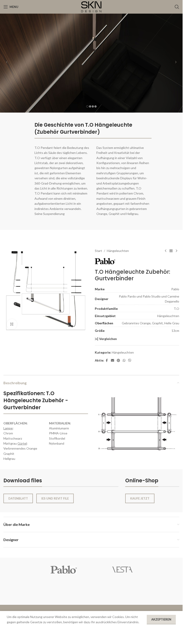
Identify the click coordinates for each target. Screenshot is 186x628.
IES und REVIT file (55, 498)
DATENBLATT (18, 498)
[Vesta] (122, 570)
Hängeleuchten (118, 251)
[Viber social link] (130, 360)
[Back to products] (171, 251)
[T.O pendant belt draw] (137, 424)
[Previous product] (165, 251)
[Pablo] (63, 570)
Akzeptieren (161, 619)
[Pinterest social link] (118, 360)
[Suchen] (176, 6)
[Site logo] (91, 6)
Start (98, 251)
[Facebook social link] (107, 360)
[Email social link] (112, 360)
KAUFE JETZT (139, 498)
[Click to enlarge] (12, 324)
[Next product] (176, 251)
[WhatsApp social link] (124, 360)
